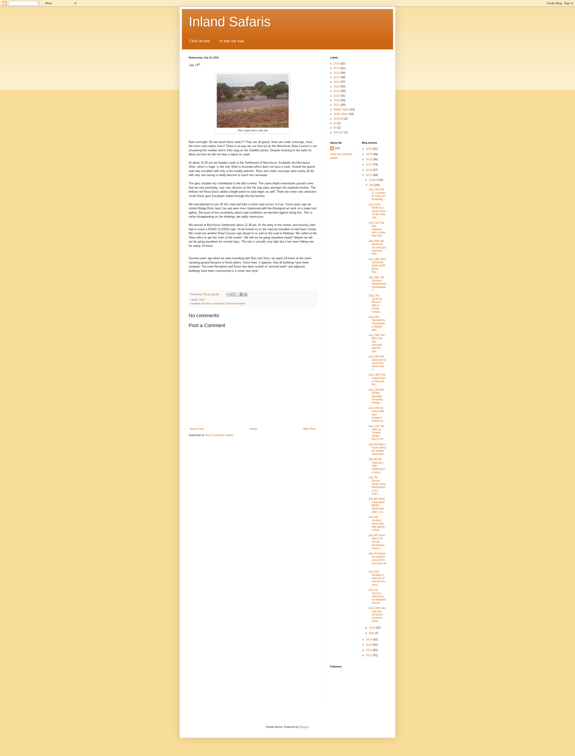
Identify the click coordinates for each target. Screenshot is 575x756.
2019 (337, 91)
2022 (369, 148)
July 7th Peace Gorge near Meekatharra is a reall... (377, 485)
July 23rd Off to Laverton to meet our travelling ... (377, 194)
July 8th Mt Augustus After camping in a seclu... (376, 466)
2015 (201, 299)
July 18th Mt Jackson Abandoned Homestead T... (377, 284)
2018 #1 (339, 132)
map (214, 41)
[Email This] (228, 294)
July (372, 185)
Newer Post (197, 428)
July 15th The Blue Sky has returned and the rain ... (376, 343)
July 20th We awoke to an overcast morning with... (377, 247)
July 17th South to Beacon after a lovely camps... (375, 303)
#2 (335, 123)
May (372, 633)
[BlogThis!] (233, 294)
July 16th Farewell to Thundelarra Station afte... (376, 323)
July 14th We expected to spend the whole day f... (377, 363)
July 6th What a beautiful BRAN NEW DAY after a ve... (376, 505)
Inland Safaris (230, 21)
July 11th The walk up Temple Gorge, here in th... (376, 433)
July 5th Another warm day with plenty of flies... (376, 523)
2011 (337, 104)
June (372, 627)
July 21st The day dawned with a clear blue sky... (377, 229)
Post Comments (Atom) (219, 435)
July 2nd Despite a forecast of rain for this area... (376, 578)
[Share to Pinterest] (245, 294)
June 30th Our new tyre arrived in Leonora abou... (377, 615)
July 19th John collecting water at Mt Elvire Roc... (377, 266)
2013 (337, 68)
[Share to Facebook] (241, 294)
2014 (337, 63)
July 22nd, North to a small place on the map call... (377, 211)
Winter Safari (341, 109)
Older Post (309, 428)
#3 (335, 127)
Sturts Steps (341, 114)
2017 (337, 77)
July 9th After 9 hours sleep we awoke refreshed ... (377, 449)
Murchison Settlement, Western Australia (223, 303)
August (373, 179)
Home (253, 428)
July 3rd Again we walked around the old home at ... (377, 560)
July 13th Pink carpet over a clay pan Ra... (376, 379)
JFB (337, 148)
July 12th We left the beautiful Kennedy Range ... (376, 396)
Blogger (304, 727)
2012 (337, 86)
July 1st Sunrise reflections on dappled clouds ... (377, 596)
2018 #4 (339, 118)
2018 (337, 100)
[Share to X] (237, 294)
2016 (337, 81)
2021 (337, 95)
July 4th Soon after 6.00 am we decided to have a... (376, 542)
